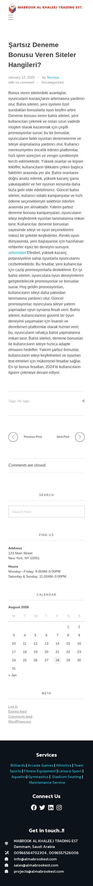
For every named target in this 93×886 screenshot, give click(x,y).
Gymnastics (37, 776)
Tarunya (53, 77)
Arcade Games (40, 765)
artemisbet (17, 253)
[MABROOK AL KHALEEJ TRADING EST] (46, 8)
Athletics (63, 765)
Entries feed (17, 711)
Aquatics (18, 776)
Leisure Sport (70, 771)
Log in (13, 706)
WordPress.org (19, 721)
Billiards (17, 765)
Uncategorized (52, 82)
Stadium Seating (66, 776)
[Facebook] (34, 807)
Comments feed (20, 716)
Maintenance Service (46, 782)
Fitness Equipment (40, 771)
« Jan (12, 675)
